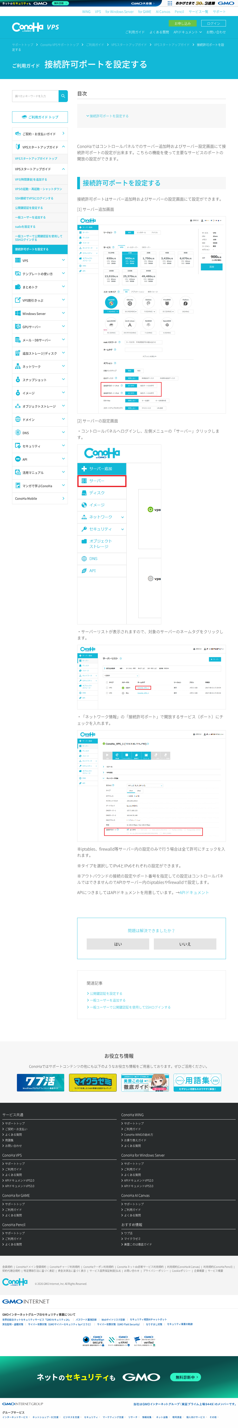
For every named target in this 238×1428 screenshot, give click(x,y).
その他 (213, 1417)
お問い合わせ (216, 32)
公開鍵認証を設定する (106, 993)
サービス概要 (215, 1271)
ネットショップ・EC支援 (46, 1417)
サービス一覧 (198, 11)
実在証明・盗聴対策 (12, 1324)
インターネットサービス (15, 1417)
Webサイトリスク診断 (113, 1319)
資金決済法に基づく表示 (72, 1271)
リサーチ (133, 1417)
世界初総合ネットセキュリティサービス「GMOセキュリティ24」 (36, 1319)
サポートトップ (22, 44)
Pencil (179, 11)
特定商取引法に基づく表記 (39, 1271)
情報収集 (147, 1417)
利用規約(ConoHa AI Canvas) (183, 1267)
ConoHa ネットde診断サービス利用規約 (140, 1267)
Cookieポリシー (181, 1271)
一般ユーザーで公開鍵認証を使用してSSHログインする (130, 1007)
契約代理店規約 (11, 1271)
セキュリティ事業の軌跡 (180, 1324)
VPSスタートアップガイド (129, 44)
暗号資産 (177, 1417)
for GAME (144, 11)
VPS (98, 11)
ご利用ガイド (135, 32)
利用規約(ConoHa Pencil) (217, 1267)
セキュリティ (91, 1417)
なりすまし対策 (154, 1324)
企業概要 (199, 1271)
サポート (219, 11)
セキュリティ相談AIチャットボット (148, 1319)
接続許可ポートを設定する (109, 115)
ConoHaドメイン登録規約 (31, 1267)
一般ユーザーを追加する (108, 1000)
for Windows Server (120, 11)
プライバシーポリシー (156, 1271)
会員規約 (7, 1267)
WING (86, 11)
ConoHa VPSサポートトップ (59, 44)
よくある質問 (159, 32)
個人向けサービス (195, 1417)
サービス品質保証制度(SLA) (105, 1271)
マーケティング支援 (113, 1417)
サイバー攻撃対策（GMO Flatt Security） (119, 1324)
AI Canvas (163, 11)
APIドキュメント (194, 892)
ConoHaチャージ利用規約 (65, 1267)
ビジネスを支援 (71, 1417)
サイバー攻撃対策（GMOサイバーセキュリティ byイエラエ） (60, 1324)
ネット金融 (162, 1417)
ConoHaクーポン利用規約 (98, 1267)
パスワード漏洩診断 (86, 1319)
